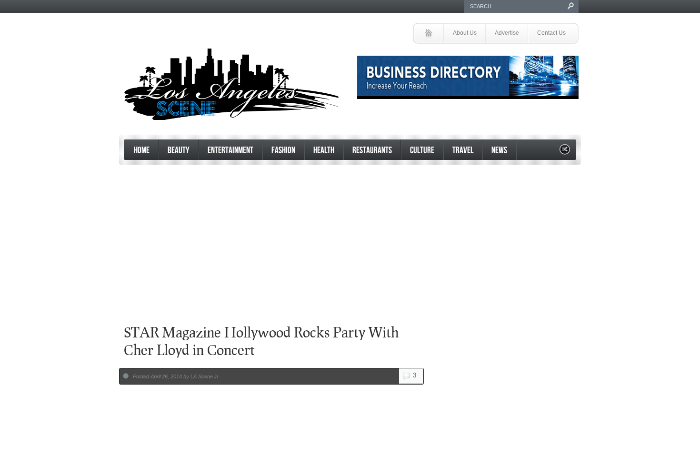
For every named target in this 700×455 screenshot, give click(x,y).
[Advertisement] (347, 285)
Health (323, 150)
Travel (462, 150)
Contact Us (551, 33)
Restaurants (372, 150)
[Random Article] (565, 152)
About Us (465, 33)
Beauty (179, 150)
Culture (422, 150)
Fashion (283, 150)
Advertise (507, 33)
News (499, 150)
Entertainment (230, 150)
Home (142, 150)
